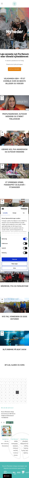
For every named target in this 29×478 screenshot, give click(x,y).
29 (5, 392)
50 (5, 401)
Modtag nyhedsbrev (14, 69)
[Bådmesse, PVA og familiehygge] (14, 274)
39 (17, 395)
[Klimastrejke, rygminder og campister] (14, 206)
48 (25, 398)
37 (9, 395)
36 (5, 395)
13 (25, 383)
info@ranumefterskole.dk (7, 415)
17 (13, 386)
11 (17, 383)
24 (13, 389)
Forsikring (15, 453)
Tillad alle (14, 259)
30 (9, 392)
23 (9, 389)
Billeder (16, 441)
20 (25, 386)
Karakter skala (24, 450)
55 (25, 401)
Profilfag (26, 446)
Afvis (14, 268)
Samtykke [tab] (5, 213)
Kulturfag (26, 448)
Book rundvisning (4, 443)
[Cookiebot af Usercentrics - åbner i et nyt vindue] (20, 209)
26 (21, 389)
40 (21, 395)
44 (9, 398)
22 (5, 389)
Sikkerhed (15, 450)
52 (13, 401)
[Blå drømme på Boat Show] (14, 338)
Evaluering (15, 448)
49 (1, 401)
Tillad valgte (14, 263)
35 (1, 395)
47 (21, 398)
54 (21, 401)
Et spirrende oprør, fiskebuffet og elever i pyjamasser (14, 184)
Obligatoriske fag (24, 443)
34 (25, 392)
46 (17, 398)
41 (25, 395)
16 (9, 386)
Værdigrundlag (14, 443)
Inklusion (16, 455)
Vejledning (25, 453)
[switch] (25, 243)
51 (9, 401)
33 (21, 392)
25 (17, 389)
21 (1, 389)
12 (21, 383)
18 (17, 386)
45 (13, 398)
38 (13, 395)
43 (5, 398)
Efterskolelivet (5, 446)
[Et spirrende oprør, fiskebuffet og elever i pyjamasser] (14, 171)
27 (25, 389)
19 (21, 386)
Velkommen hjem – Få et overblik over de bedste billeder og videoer (14, 81)
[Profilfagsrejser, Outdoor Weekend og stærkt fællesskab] (14, 102)
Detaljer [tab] (14, 213)
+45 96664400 (4, 417)
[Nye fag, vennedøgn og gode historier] (14, 305)
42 (1, 398)
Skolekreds (15, 446)
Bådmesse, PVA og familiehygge (14, 286)
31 (13, 392)
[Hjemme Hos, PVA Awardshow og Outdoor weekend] (14, 138)
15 (5, 386)
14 (1, 386)
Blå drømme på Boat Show (14, 350)
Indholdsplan (25, 441)
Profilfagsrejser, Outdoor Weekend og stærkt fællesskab (14, 116)
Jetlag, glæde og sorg (14, 365)
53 (17, 401)
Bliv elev (6, 441)
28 (1, 392)
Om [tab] (24, 213)
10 (13, 383)
